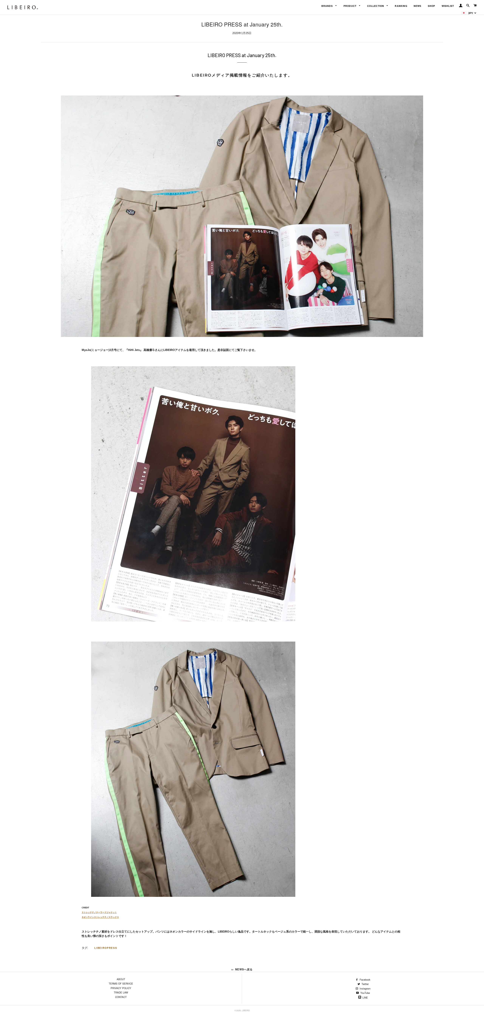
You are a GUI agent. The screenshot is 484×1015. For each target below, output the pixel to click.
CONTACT (121, 997)
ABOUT (121, 979)
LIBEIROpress (105, 948)
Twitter (365, 984)
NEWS (417, 6)
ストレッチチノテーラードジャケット (99, 912)
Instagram (365, 988)
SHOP (431, 6)
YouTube (365, 993)
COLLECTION (376, 6)
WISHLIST (448, 6)
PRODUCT (350, 6)
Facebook (364, 979)
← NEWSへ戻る (242, 969)
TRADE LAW (121, 992)
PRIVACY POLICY (121, 988)
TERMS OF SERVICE (121, 983)
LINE (365, 997)
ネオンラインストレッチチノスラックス (100, 917)
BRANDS (327, 6)
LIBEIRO (246, 1010)
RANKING (401, 6)
